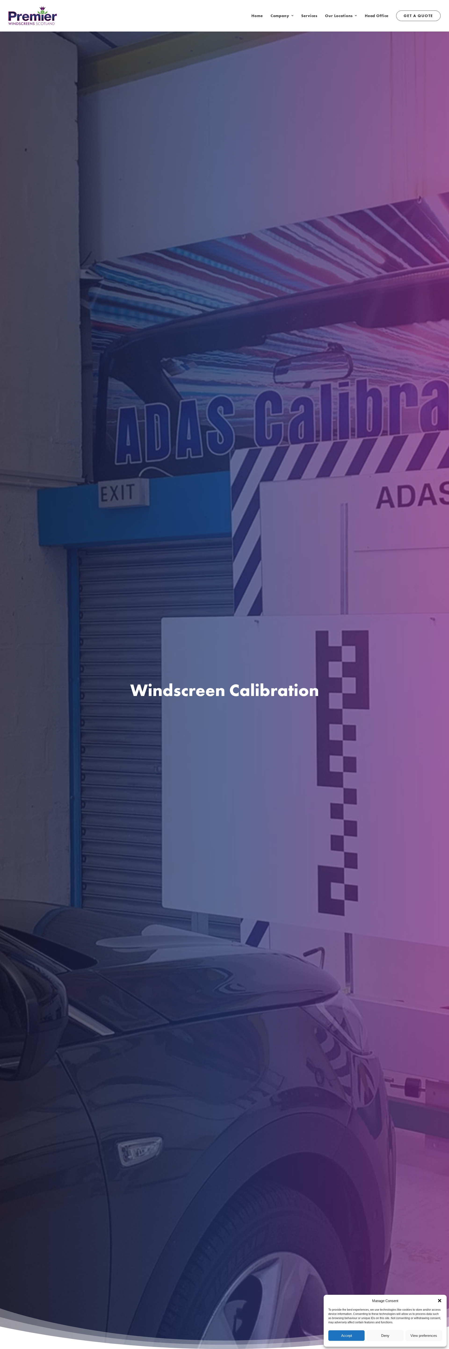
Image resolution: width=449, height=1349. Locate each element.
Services (309, 15)
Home (257, 15)
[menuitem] (258, 15)
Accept (346, 1336)
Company (280, 15)
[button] (439, 1300)
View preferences (423, 1336)
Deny (385, 1336)
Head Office (376, 15)
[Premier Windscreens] (32, 15)
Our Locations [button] (339, 15)
